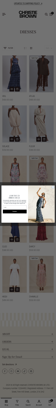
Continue (14, 211)
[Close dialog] (53, 187)
